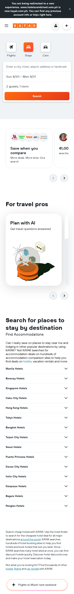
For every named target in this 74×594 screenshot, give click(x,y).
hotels (27, 361)
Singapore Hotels (16, 388)
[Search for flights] (11, 47)
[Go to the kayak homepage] (25, 25)
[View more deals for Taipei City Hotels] (66, 437)
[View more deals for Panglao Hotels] (66, 506)
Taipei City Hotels (17, 437)
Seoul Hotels (13, 447)
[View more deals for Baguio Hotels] (66, 496)
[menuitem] (11, 49)
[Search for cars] (45, 47)
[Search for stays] (28, 47)
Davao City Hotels (17, 466)
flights (17, 568)
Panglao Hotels (15, 506)
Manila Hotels (14, 368)
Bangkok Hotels (15, 427)
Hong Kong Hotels (17, 408)
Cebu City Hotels (16, 398)
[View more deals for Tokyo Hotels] (66, 417)
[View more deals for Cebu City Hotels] (66, 398)
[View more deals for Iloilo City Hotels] (66, 476)
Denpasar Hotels (16, 486)
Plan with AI (22, 223)
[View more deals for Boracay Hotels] (66, 378)
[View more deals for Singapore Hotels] (66, 388)
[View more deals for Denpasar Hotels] (66, 486)
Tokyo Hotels (13, 417)
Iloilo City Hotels (16, 476)
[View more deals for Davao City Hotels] (66, 466)
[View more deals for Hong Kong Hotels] (66, 408)
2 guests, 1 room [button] (17, 86)
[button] (70, 9)
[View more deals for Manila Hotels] (66, 368)
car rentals (33, 568)
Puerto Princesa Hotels (20, 457)
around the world (30, 539)
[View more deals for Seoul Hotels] (66, 447)
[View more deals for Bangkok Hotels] (66, 427)
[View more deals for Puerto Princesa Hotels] (66, 457)
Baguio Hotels (14, 496)
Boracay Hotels (15, 378)
